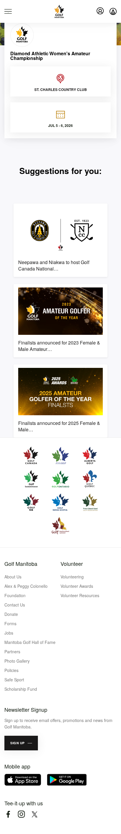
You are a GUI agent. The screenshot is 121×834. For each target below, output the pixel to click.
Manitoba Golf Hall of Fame (30, 642)
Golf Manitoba (20, 563)
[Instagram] (21, 814)
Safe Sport (14, 680)
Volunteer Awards (76, 586)
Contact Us (14, 605)
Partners (12, 651)
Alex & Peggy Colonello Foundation (26, 590)
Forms (10, 623)
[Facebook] (8, 814)
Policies (11, 670)
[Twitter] (34, 814)
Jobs (8, 633)
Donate (11, 614)
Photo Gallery (17, 661)
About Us (12, 577)
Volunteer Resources (79, 595)
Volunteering (72, 577)
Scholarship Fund (20, 689)
